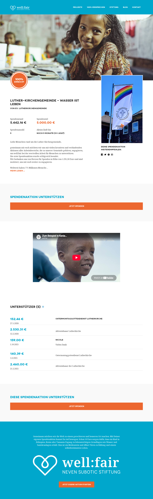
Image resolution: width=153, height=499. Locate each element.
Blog (125, 7)
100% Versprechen (96, 7)
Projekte (77, 7)
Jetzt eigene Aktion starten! (76, 484)
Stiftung (114, 7)
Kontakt (136, 7)
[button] (102, 154)
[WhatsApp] (109, 154)
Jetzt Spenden (76, 206)
